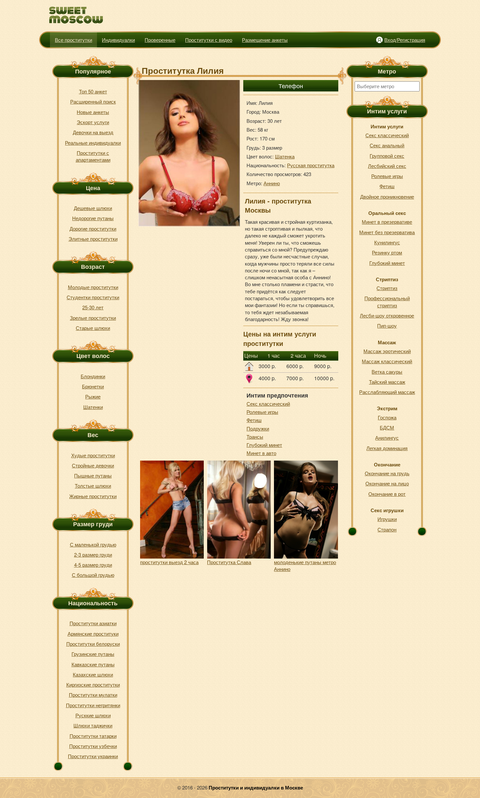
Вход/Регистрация (404, 39)
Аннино (272, 183)
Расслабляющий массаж (387, 391)
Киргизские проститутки (93, 684)
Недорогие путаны (93, 218)
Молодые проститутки (93, 287)
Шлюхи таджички (92, 725)
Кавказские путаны (93, 664)
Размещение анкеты (265, 39)
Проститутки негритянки (93, 705)
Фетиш (254, 419)
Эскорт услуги (93, 122)
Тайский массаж (387, 381)
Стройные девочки (93, 465)
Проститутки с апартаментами (93, 156)
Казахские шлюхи (93, 674)
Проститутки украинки (93, 756)
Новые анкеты (93, 111)
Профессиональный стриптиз (387, 301)
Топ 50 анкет (93, 91)
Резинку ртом (387, 252)
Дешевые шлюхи (93, 207)
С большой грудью (93, 574)
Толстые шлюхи (93, 485)
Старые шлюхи (93, 327)
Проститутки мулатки (93, 694)
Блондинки (93, 376)
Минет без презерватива (387, 232)
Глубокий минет (264, 444)
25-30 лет (93, 307)
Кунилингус (387, 242)
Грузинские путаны (93, 653)
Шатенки (93, 406)
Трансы (255, 436)
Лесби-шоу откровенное (387, 315)
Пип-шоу (387, 325)
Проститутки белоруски (93, 643)
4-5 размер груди (93, 564)
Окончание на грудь (387, 473)
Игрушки (387, 518)
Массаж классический (387, 361)
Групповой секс (387, 155)
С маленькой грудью (93, 544)
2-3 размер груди (93, 554)
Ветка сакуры (387, 371)
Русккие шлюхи (93, 715)
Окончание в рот (387, 493)
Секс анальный (387, 145)
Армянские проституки (93, 633)
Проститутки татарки (93, 735)
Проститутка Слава (229, 562)
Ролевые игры (262, 411)
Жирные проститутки (93, 496)
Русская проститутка (310, 165)
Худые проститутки (93, 455)
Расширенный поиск (93, 101)
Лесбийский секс (387, 165)
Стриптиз (386, 288)
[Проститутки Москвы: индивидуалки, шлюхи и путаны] (76, 15)
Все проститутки (73, 39)
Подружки (258, 428)
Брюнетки (93, 386)
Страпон (386, 529)
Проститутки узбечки (93, 745)
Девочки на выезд (93, 132)
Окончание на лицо (387, 483)
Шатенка (285, 156)
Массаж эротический (387, 351)
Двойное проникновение (387, 196)
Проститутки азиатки (93, 623)
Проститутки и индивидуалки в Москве (256, 787)
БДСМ (387, 427)
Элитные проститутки (93, 238)
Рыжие (93, 396)
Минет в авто (261, 452)
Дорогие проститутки (93, 228)
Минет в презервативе (387, 221)
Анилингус (387, 437)
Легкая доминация (387, 448)
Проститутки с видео (208, 39)
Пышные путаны (93, 475)
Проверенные (160, 39)
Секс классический (268, 403)
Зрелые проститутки (93, 317)
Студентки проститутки (93, 297)
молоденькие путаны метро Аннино (305, 565)
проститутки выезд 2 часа (169, 562)
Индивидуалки (118, 39)
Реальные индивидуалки (93, 142)
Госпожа (387, 417)
